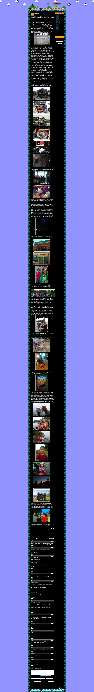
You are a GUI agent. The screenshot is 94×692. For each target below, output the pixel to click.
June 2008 (57, 18)
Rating (36, 540)
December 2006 (58, 31)
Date (34, 540)
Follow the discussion (53, 538)
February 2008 (58, 20)
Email (39, 677)
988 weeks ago (36, 653)
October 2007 (58, 24)
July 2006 (57, 32)
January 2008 (58, 21)
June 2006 (57, 33)
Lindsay (33, 541)
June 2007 (57, 26)
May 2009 (57, 14)
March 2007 (57, 28)
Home (57, 38)
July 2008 (57, 17)
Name (31, 677)
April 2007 (57, 27)
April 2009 (57, 15)
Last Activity (39, 540)
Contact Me (57, 39)
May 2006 (57, 34)
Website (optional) (48, 677)
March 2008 (57, 19)
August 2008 (57, 16)
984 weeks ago (36, 659)
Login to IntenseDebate (42, 675)
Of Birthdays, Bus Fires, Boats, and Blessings (41, 13)
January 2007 (58, 30)
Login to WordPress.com (47, 675)
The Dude (49, 285)
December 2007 (58, 22)
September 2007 (58, 25)
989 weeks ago (36, 547)
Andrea (33, 659)
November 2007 (58, 23)
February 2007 (58, 29)
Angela (33, 640)
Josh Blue (45, 286)
